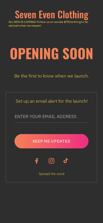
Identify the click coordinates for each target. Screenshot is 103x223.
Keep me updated (52, 141)
